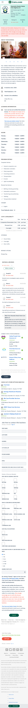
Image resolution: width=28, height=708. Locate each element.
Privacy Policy (15, 578)
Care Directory (13, 653)
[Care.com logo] (15, 2)
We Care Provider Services (12, 398)
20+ (4, 566)
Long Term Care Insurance (9, 546)
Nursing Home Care (7, 519)
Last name (4, 434)
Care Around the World (14, 657)
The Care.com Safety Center (9, 606)
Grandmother (3, 493)
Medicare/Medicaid (3, 540)
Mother (3, 482)
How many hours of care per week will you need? (13, 550)
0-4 (4, 554)
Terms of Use (5, 578)
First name (4, 428)
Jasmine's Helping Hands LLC (12, 414)
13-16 (4, 561)
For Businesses (21, 653)
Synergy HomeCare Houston (12, 391)
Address (4, 441)
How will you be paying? (8, 529)
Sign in (13, 424)
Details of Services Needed (9, 474)
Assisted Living (6, 508)
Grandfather (3, 499)
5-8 (4, 556)
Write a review (9, 268)
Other (15, 499)
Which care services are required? (11, 502)
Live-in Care (17, 519)
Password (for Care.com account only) (12, 467)
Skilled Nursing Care (19, 514)
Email (3, 460)
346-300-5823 (15, 15)
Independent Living (7, 514)
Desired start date (7, 569)
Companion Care (6, 525)
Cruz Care (7, 385)
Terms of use (11, 694)
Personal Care (18, 508)
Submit (14, 615)
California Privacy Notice (13, 702)
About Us (6, 653)
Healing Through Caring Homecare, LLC (14, 337)
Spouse (15, 482)
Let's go (6, 638)
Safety (21, 655)
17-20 (4, 563)
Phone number (6, 454)
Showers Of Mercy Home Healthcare (15, 358)
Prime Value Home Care (14, 348)
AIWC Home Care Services (12, 407)
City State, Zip (5, 447)
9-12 (4, 559)
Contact (6, 376)
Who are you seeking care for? (10, 476)
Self (15, 493)
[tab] (14, 474)
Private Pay (5, 534)
